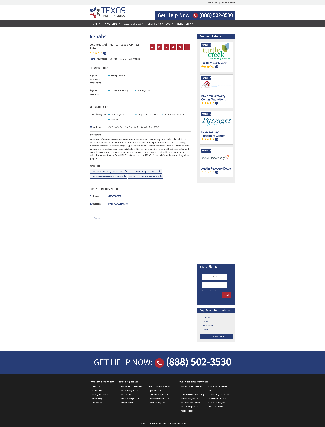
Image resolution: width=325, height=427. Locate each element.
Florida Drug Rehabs (190, 398)
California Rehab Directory (192, 394)
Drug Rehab (110, 23)
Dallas (205, 321)
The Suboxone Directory (191, 386)
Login (210, 3)
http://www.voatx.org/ (118, 203)
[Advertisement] (216, 223)
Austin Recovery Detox (216, 168)
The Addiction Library (190, 402)
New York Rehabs (215, 406)
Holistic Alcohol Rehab (159, 398)
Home (94, 23)
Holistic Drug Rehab (130, 398)
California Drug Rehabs (218, 402)
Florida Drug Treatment (218, 394)
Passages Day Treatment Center (213, 134)
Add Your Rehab (228, 3)
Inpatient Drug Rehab (158, 394)
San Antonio (207, 325)
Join (217, 3)
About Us (96, 386)
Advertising (97, 398)
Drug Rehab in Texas (159, 23)
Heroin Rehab (127, 402)
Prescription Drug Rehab (159, 386)
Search (226, 295)
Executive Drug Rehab (158, 402)
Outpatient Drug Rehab (131, 386)
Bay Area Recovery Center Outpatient (213, 97)
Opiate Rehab (155, 390)
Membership (184, 23)
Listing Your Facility (100, 394)
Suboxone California (217, 398)
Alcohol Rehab (132, 23)
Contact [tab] (97, 218)
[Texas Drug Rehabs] (107, 17)
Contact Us (97, 402)
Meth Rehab (126, 394)
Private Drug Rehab (129, 390)
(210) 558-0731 (114, 196)
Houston (206, 317)
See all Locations (216, 336)
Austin (205, 329)
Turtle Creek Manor (213, 63)
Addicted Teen (187, 410)
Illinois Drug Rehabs (190, 406)
